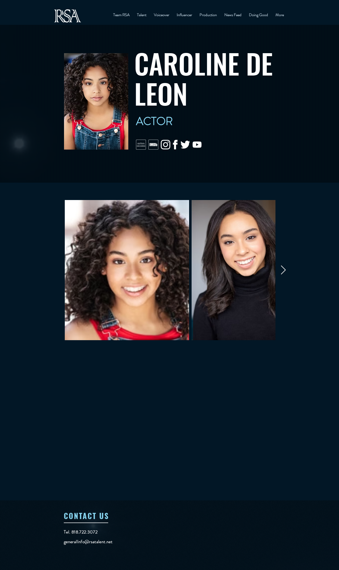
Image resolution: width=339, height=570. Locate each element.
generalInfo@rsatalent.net (88, 541)
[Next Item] (283, 270)
